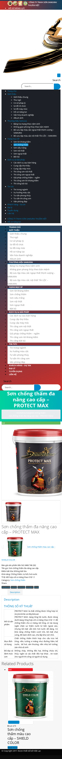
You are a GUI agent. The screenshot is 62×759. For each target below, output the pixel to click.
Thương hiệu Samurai (17, 121)
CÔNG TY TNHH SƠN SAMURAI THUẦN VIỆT (42, 4)
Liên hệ (11, 213)
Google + (30, 587)
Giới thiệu (12, 94)
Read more (13, 722)
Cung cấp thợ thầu (22, 165)
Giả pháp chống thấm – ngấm (27, 177)
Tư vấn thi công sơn (22, 198)
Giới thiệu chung (21, 97)
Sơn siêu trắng (20, 147)
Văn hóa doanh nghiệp (24, 115)
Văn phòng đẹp (20, 201)
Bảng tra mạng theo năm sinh (27, 123)
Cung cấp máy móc (22, 168)
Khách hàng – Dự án (16, 204)
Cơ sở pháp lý (20, 103)
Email (36, 587)
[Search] (57, 87)
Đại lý (10, 207)
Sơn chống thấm (21, 144)
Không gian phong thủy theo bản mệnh (31, 126)
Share (4, 583)
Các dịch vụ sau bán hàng (25, 162)
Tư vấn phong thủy (22, 195)
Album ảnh (18, 118)
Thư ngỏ (17, 100)
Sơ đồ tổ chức (20, 106)
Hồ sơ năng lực (16, 8)
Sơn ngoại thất (20, 153)
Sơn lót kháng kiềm (22, 141)
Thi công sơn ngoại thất (24, 174)
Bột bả (16, 156)
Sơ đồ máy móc (20, 109)
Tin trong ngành (21, 189)
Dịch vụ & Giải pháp (16, 159)
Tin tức (11, 186)
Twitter (14, 587)
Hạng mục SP (13, 138)
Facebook (6, 587)
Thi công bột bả (20, 183)
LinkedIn (21, 587)
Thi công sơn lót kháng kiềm (26, 180)
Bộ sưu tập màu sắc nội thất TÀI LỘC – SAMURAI (35, 135)
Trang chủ (12, 91)
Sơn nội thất (19, 150)
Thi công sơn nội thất (23, 171)
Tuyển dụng (13, 210)
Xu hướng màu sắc (22, 192)
